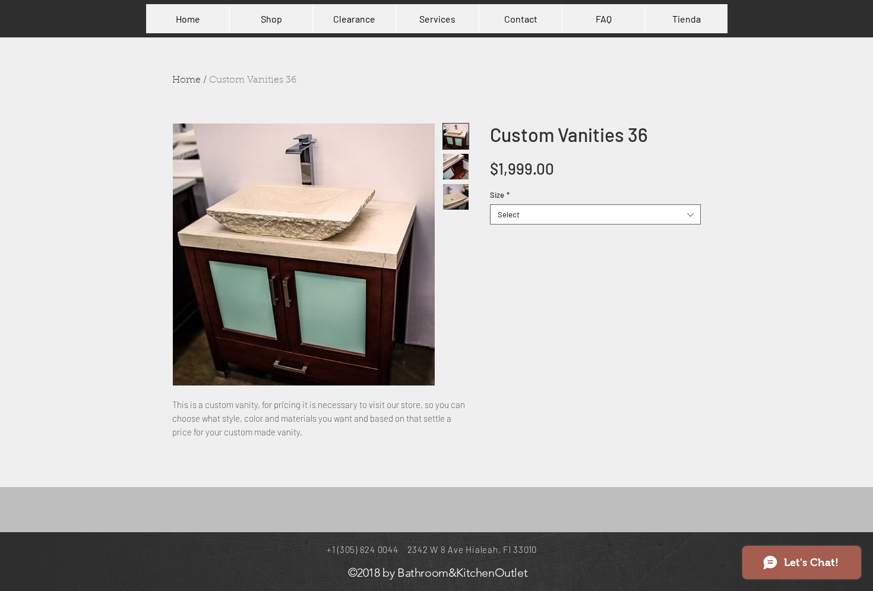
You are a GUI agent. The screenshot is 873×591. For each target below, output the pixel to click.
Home (186, 80)
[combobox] (595, 214)
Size (500, 195)
